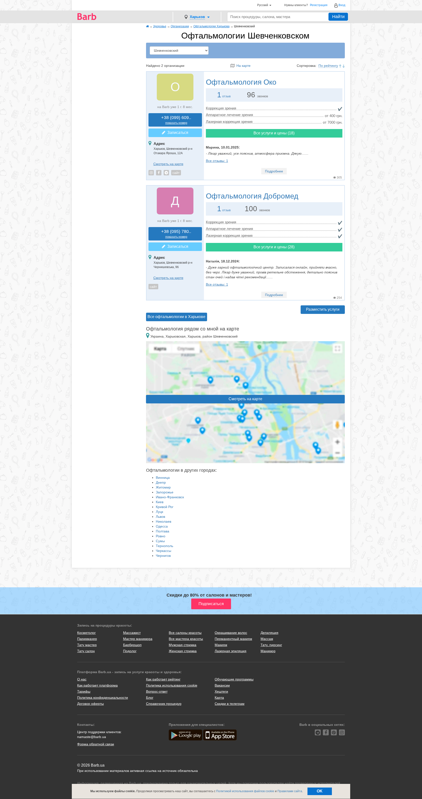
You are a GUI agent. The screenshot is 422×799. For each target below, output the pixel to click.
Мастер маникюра (137, 639)
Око (241, 82)
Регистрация (318, 5)
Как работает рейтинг (163, 679)
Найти (338, 16)
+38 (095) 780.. (176, 234)
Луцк (159, 512)
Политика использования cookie (171, 685)
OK (320, 791)
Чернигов (163, 556)
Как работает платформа (97, 685)
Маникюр (268, 651)
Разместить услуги (322, 309)
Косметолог (86, 633)
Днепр (161, 482)
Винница (163, 477)
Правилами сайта (289, 791)
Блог (149, 697)
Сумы (160, 541)
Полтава (162, 531)
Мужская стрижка (182, 645)
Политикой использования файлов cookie (245, 791)
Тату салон (86, 651)
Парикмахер (87, 639)
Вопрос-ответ (157, 691)
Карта (219, 697)
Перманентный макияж (233, 639)
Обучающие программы (234, 679)
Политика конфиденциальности (102, 697)
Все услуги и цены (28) (274, 247)
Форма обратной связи (95, 744)
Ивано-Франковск (170, 497)
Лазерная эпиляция (230, 651)
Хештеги (221, 691)
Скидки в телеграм (229, 704)
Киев (159, 502)
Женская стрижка (183, 651)
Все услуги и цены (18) (274, 133)
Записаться (176, 132)
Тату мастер (87, 645)
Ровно (160, 536)
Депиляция (269, 633)
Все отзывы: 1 (217, 161)
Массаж (267, 639)
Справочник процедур (163, 704)
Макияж (221, 645)
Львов (160, 517)
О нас (81, 679)
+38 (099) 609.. (176, 120)
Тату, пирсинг (271, 645)
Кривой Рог (164, 507)
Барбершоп (132, 645)
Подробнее (274, 171)
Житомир (163, 487)
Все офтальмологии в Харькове (176, 317)
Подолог (130, 651)
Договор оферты (90, 704)
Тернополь (164, 546)
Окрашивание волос (231, 633)
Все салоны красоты (185, 633)
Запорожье (164, 492)
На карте (242, 66)
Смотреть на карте (168, 164)
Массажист (132, 633)
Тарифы (83, 691)
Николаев (163, 521)
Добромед (252, 196)
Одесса (162, 526)
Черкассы (163, 551)
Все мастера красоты (186, 639)
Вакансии (222, 685)
